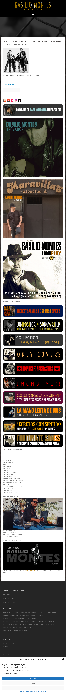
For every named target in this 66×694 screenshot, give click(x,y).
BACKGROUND (8, 462)
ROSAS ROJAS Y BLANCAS (11, 458)
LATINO (6, 470)
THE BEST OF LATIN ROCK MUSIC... (14, 486)
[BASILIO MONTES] (33, 6)
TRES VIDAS (7, 460)
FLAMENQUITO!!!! (9, 484)
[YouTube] (8, 100)
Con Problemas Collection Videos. (12, 633)
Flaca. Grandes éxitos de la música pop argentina (17, 627)
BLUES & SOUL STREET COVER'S (13, 480)
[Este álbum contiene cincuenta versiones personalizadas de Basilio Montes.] (33, 354)
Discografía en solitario (9, 655)
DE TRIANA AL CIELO (10, 476)
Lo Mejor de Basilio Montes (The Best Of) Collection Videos (20, 618)
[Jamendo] (12, 100)
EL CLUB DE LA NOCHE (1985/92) (13, 534)
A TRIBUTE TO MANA (10, 472)
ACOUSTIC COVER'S (9, 474)
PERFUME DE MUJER (10, 489)
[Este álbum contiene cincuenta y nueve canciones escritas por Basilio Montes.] (33, 325)
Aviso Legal (44, 691)
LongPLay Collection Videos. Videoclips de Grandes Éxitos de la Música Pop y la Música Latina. (29, 624)
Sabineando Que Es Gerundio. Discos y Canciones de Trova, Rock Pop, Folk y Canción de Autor (29, 612)
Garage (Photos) (9, 84)
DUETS (6, 464)
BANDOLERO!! (8, 491)
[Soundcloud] (4, 100)
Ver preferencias (33, 688)
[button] (63, 659)
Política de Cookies (24, 691)
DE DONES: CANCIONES (11, 452)
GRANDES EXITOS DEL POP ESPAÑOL (15, 482)
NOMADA (7, 468)
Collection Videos (8, 652)
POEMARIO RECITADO (10, 493)
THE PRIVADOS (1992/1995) (12, 536)
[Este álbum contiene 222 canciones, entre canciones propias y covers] (33, 340)
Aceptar (33, 678)
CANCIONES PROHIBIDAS (11, 454)
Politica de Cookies (8, 598)
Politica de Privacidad (9, 602)
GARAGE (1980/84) (9, 530)
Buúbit (26, 44)
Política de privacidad (35, 691)
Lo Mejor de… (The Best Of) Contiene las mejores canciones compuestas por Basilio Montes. (29, 621)
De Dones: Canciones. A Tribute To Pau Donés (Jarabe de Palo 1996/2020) (24, 615)
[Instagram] (16, 100)
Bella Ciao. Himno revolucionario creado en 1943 (17, 630)
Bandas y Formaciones (9, 643)
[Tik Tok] (19, 100)
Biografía (5, 646)
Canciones (6, 649)
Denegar (33, 683)
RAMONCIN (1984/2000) (11, 532)
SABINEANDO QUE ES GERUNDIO (13, 450)
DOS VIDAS (7, 466)
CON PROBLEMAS (9, 456)
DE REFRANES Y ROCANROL (12, 478)
